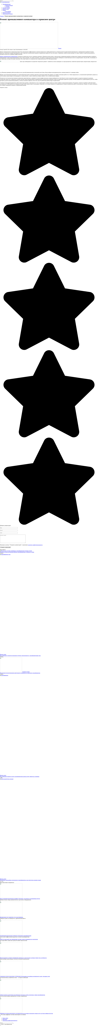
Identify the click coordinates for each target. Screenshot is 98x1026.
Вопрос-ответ (6, 9)
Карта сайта (5, 1018)
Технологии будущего (8, 13)
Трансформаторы (6, 4)
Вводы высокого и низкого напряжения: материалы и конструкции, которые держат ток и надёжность (23, 957)
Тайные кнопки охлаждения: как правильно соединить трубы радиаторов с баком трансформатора (22, 994)
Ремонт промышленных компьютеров (8, 56)
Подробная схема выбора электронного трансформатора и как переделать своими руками (20, 880)
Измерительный (9, 5)
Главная (2, 16)
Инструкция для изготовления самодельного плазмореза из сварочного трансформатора (20, 673)
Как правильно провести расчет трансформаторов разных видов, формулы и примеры (19, 776)
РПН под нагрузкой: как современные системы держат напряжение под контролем (19, 939)
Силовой (7, 6)
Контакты (5, 1019)
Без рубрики (8, 11)
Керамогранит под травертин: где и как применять (11, 917)
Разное (4, 10)
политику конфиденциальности (35, 544)
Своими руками (6, 7)
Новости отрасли (6, 12)
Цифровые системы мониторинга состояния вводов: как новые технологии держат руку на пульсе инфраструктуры (26, 1013)
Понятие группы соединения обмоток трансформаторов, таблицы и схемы (17, 552)
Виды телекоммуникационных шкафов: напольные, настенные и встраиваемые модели (20, 898)
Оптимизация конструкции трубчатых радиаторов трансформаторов (15, 935)
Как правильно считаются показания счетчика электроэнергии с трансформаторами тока (20, 655)
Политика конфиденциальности (10, 1020)
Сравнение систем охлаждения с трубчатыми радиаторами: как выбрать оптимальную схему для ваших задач (25, 976)
